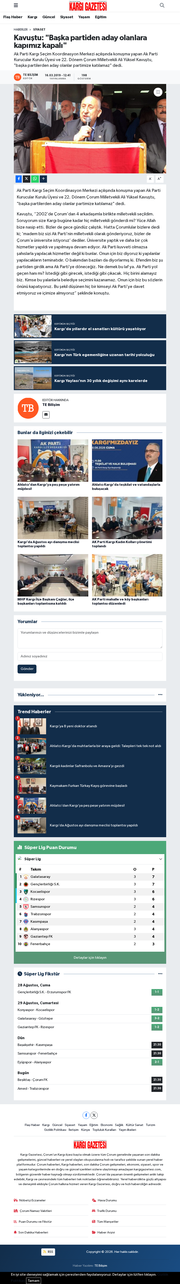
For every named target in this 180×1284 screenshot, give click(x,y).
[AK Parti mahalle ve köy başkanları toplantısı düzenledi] (127, 575)
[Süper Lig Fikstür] (160, 974)
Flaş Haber (12, 17)
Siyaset (66, 17)
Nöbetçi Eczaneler (32, 1200)
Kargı (32, 17)
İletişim (74, 1129)
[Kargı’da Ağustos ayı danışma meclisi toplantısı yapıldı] (53, 518)
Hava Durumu (107, 1200)
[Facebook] (86, 1115)
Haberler (21, 29)
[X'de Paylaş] (26, 179)
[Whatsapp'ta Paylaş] (35, 179)
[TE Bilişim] (28, 408)
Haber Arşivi (106, 1232)
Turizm (150, 1125)
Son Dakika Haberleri (33, 1232)
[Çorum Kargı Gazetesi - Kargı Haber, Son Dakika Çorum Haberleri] (88, 5)
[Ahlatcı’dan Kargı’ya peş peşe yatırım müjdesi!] (53, 460)
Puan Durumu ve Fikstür (35, 1221)
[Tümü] (160, 695)
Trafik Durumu (107, 1211)
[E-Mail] (46, 414)
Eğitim (100, 17)
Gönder (27, 669)
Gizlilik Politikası (55, 1129)
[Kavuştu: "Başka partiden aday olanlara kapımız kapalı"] (90, 128)
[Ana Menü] (16, 6)
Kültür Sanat (134, 1125)
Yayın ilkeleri (127, 1129)
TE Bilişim (51, 405)
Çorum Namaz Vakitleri (36, 1211)
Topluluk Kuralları (104, 1129)
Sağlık (119, 1125)
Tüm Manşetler (108, 1221)
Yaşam (84, 17)
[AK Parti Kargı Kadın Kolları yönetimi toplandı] (127, 518)
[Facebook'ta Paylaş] (19, 179)
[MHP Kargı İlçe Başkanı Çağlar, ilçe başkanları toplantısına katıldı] (53, 575)
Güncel (48, 17)
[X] (94, 1115)
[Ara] (162, 6)
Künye (85, 1129)
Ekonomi (107, 1125)
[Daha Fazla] (43, 179)
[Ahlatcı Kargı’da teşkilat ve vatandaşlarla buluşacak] (127, 460)
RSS (50, 1251)
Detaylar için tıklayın (90, 958)
